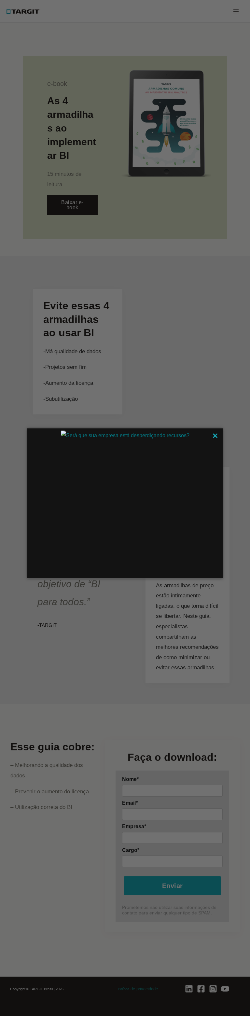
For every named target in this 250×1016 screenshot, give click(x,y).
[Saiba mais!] (125, 435)
